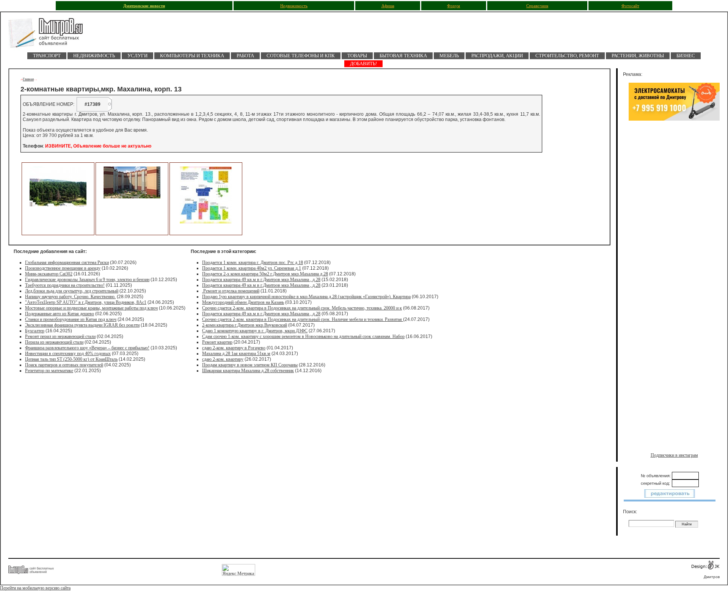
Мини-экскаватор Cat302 (48, 274)
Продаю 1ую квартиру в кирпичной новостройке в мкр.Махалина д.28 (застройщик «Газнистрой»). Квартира (306, 296)
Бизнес (685, 55)
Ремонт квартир (217, 342)
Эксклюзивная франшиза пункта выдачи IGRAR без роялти (82, 325)
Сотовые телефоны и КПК (301, 55)
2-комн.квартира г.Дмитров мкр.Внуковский (244, 325)
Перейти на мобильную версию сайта (35, 588)
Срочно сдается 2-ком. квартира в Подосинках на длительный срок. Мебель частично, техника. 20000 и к (302, 308)
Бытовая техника (403, 55)
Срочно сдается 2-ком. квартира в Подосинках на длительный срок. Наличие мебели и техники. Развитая (302, 319)
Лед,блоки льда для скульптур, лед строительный (71, 291)
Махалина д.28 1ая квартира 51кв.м (236, 353)
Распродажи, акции (497, 55)
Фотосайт (630, 6)
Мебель (449, 55)
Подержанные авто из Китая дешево (59, 313)
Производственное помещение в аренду (62, 268)
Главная (28, 79)
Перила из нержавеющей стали (54, 342)
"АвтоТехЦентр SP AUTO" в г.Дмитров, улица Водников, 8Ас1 (85, 302)
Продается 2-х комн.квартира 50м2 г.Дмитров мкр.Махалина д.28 (265, 274)
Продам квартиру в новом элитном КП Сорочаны (250, 365)
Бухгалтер (34, 330)
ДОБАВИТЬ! (363, 63)
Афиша (387, 6)
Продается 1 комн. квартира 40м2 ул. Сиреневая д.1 (251, 268)
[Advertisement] (674, 204)
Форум (453, 6)
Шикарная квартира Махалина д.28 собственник (248, 370)
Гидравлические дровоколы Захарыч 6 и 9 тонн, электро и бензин (87, 279)
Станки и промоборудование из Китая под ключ (70, 319)
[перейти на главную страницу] (50, 35)
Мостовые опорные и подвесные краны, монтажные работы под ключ (91, 308)
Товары (357, 55)
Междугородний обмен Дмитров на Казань (243, 302)
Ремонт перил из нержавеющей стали (60, 336)
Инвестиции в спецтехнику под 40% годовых (68, 353)
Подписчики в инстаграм (674, 455)
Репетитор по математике (49, 370)
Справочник (537, 6)
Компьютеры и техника (192, 55)
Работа (245, 55)
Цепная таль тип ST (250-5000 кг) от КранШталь (71, 359)
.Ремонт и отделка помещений (230, 291)
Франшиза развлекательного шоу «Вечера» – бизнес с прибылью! (87, 348)
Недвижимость (294, 6)
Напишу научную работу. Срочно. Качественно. (70, 296)
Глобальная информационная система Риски (67, 262)
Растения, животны (638, 55)
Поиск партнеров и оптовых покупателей (64, 365)
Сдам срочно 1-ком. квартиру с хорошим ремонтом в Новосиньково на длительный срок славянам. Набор (303, 336)
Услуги (137, 55)
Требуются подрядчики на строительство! (65, 285)
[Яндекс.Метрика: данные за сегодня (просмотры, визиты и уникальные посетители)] (238, 570)
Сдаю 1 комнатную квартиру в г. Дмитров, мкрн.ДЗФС (255, 330)
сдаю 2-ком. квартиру (222, 359)
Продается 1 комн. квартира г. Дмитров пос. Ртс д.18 (252, 262)
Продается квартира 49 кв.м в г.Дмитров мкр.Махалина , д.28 (261, 279)
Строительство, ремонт (567, 55)
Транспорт (47, 55)
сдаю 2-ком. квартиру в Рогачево (233, 348)
